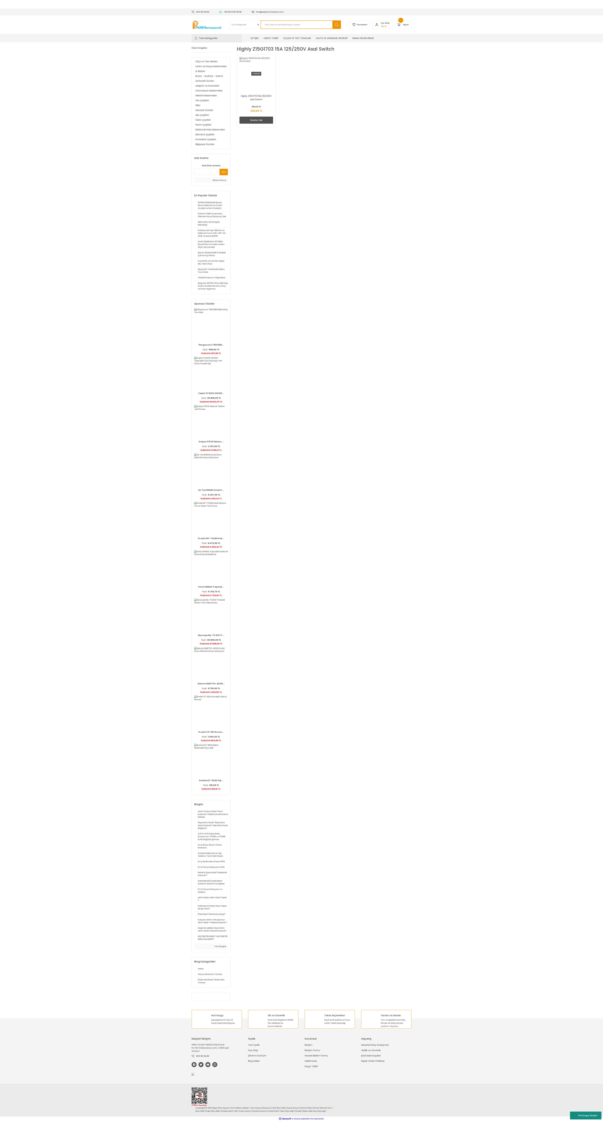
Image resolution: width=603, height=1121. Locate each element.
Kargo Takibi (311, 1066)
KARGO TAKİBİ (271, 38)
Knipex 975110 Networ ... (211, 441)
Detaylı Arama (219, 180)
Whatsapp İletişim (588, 1115)
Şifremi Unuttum (257, 1055)
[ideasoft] (285, 1118)
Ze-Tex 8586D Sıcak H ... (211, 490)
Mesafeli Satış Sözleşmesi (375, 1045)
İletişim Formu (312, 1050)
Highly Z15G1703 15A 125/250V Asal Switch (256, 97)
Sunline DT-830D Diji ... (211, 780)
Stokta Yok (256, 120)
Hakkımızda (311, 1061)
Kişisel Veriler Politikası (373, 1061)
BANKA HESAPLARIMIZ (363, 38)
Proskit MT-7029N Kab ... (211, 538)
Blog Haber (254, 1061)
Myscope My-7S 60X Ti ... (211, 635)
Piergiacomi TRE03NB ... (211, 344)
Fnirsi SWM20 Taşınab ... (211, 586)
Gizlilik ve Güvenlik (371, 1050)
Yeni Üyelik (254, 1045)
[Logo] (207, 24)
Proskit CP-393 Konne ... (211, 732)
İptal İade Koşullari (371, 1055)
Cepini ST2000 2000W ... (211, 393)
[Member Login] (376, 24)
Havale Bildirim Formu (316, 1055)
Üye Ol (384, 26)
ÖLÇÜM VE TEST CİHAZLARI (297, 38)
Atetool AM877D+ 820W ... (211, 683)
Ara (223, 171)
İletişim (308, 1045)
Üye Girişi (253, 1050)
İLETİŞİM (255, 38)
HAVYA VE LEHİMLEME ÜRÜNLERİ (332, 38)
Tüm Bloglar (220, 946)
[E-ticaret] (301, 1118)
